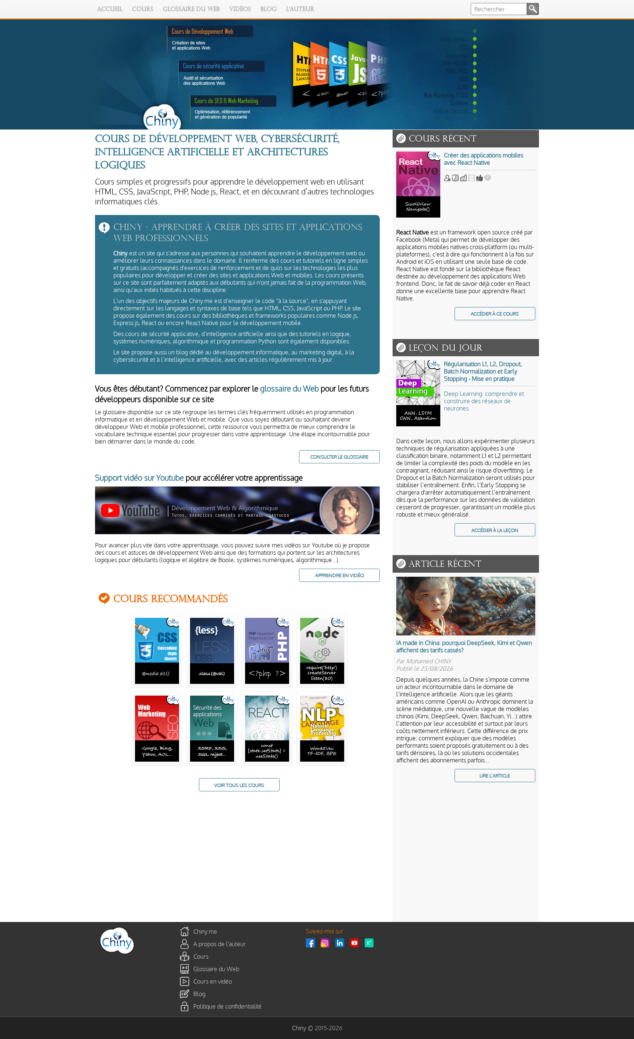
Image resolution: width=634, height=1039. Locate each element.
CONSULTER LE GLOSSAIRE (339, 456)
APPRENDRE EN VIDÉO (339, 575)
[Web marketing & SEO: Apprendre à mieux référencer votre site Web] (157, 759)
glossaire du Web (289, 388)
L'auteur (300, 9)
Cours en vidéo (212, 981)
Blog (268, 9)
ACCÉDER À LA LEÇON (494, 530)
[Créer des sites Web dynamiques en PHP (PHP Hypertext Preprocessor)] (267, 681)
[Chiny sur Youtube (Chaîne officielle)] (356, 943)
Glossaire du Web (191, 9)
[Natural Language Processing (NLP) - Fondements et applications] (322, 759)
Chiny (299, 1028)
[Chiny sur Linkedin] (341, 943)
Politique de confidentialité (227, 1006)
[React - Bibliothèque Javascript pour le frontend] (267, 759)
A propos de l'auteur (219, 944)
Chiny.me (205, 931)
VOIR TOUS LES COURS (239, 785)
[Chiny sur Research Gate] (371, 943)
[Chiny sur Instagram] (327, 943)
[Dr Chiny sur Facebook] (312, 943)
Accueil (110, 9)
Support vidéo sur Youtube (139, 477)
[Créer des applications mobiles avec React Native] (420, 186)
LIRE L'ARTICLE (495, 775)
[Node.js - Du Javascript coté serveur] (322, 681)
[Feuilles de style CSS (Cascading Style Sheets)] (157, 681)
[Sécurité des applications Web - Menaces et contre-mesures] (212, 759)
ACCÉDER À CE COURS (495, 313)
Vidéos (240, 9)
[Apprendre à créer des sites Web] (117, 953)
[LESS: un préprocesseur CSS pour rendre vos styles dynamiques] (212, 681)
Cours (142, 9)
